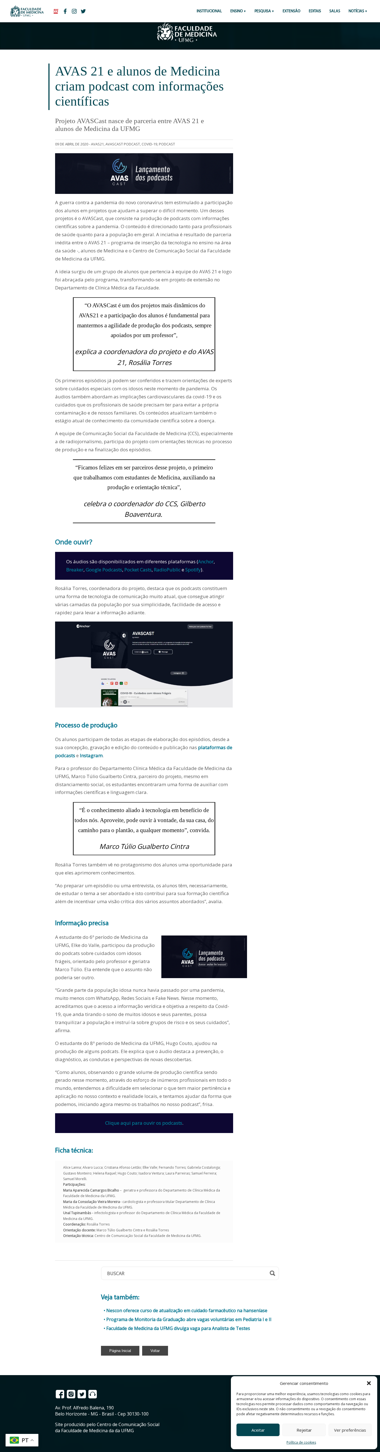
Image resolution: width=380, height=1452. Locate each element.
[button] (369, 1383)
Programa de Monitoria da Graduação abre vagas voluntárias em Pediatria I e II (189, 1319)
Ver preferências (350, 1430)
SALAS (334, 11)
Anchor (206, 561)
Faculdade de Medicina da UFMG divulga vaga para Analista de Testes (178, 1328)
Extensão (291, 11)
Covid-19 (149, 144)
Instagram (91, 755)
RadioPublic (167, 569)
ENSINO (236, 11)
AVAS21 (97, 144)
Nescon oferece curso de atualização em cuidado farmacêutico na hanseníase (186, 1310)
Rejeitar (304, 1430)
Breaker (74, 569)
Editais (315, 11)
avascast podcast (122, 144)
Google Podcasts (104, 569)
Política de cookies (301, 1442)
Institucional (209, 11)
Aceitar (258, 1430)
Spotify (193, 569)
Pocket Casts (138, 569)
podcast (167, 144)
